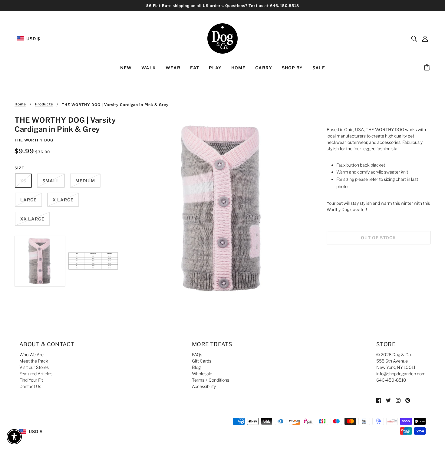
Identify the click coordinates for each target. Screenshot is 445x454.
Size (19, 168)
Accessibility (204, 386)
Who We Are (31, 354)
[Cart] (427, 67)
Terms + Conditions (210, 380)
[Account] (425, 38)
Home (20, 104)
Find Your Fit (31, 380)
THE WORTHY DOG (34, 140)
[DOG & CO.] (222, 38)
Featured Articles (35, 373)
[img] (414, 38)
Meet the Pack (33, 360)
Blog (196, 367)
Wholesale (202, 373)
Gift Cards (201, 360)
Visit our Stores (34, 367)
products (44, 104)
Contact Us (30, 386)
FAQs (197, 354)
